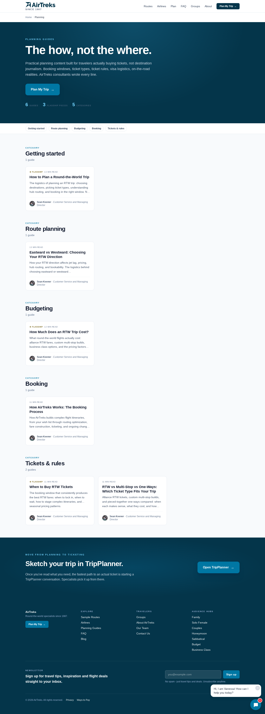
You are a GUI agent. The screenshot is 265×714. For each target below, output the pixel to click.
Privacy (70, 700)
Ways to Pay (83, 700)
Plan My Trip (228, 6)
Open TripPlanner (218, 567)
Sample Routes (90, 617)
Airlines (161, 6)
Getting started (36, 128)
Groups (195, 6)
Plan (173, 6)
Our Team (142, 628)
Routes (148, 6)
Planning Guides (91, 628)
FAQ (183, 6)
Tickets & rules (116, 128)
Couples (197, 628)
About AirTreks (145, 622)
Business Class (201, 649)
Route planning (59, 128)
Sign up (231, 674)
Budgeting (79, 128)
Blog (83, 638)
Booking (96, 128)
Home (28, 17)
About (208, 6)
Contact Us (143, 633)
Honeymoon (199, 633)
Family (196, 617)
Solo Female (199, 622)
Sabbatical (198, 638)
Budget (196, 644)
